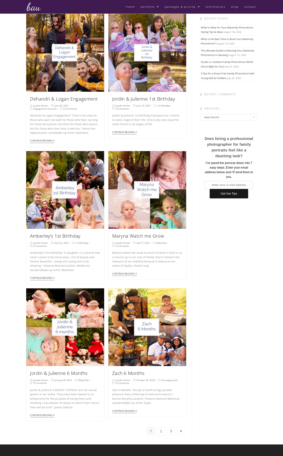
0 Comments (70, 108)
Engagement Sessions (45, 108)
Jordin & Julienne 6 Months (59, 373)
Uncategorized (169, 380)
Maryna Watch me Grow (138, 236)
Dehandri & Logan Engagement (64, 99)
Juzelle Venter (40, 105)
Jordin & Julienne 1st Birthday (143, 99)
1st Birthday (163, 105)
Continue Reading (41, 140)
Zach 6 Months (128, 373)
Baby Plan (161, 243)
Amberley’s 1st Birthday (55, 236)
